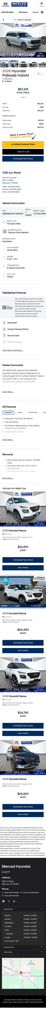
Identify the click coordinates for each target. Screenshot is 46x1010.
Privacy (33, 1000)
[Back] (3, 19)
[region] (23, 115)
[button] (23, 40)
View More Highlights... (12, 350)
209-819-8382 (13, 192)
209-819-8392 (15, 189)
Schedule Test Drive (23, 158)
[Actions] (41, 74)
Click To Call (23, 151)
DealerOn (20, 1000)
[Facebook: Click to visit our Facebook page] (3, 901)
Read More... (8, 392)
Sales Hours (8, 909)
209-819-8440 (14, 187)
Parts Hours (8, 952)
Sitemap (27, 1000)
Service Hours (9, 947)
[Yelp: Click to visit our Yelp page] (14, 901)
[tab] (8, 412)
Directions (23, 12)
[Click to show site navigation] (42, 12)
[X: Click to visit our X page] (9, 901)
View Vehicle (23, 568)
